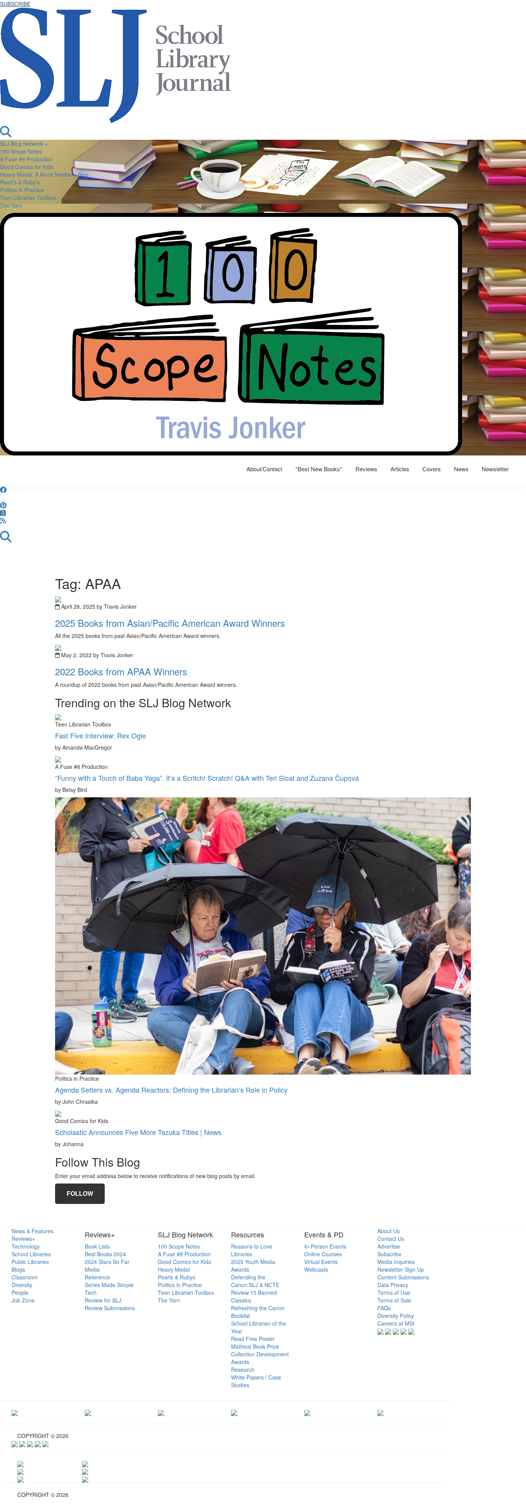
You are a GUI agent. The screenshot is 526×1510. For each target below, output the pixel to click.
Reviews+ (23, 1238)
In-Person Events (325, 1246)
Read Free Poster (253, 1339)
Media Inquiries (396, 1262)
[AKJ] (88, 1412)
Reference (97, 1277)
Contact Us (390, 1238)
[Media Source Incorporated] (15, 1412)
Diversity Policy (395, 1315)
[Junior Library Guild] (234, 1412)
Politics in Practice (22, 190)
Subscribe (389, 1254)
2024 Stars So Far (107, 1262)
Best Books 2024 (105, 1254)
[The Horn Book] (161, 1412)
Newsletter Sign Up (400, 1269)
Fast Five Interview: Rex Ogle (100, 735)
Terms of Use (393, 1292)
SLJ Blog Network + (24, 143)
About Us (388, 1231)
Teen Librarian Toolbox (28, 197)
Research (243, 1369)
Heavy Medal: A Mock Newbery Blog (44, 174)
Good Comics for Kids (26, 167)
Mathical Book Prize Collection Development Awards (260, 1354)
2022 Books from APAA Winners (121, 671)
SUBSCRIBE (15, 4)
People (20, 1292)
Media (92, 1269)
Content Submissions (403, 1277)
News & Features (33, 1231)
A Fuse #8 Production (26, 159)
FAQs (384, 1308)
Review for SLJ (103, 1300)
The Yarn (11, 205)
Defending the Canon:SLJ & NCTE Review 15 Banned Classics (255, 1288)
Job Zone (23, 1300)
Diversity (22, 1285)
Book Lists (97, 1246)
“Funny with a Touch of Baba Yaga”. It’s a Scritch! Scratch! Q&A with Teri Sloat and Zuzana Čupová (207, 778)
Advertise (388, 1246)
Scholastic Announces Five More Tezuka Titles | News (138, 1132)
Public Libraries (30, 1262)
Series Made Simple (109, 1285)
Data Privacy (392, 1285)
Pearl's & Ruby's (20, 182)
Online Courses (323, 1254)
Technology (26, 1246)
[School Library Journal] (380, 1412)
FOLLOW (80, 1193)
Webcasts (316, 1269)
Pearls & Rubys (176, 1277)
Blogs (18, 1269)
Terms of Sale (394, 1300)
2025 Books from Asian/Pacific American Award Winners (170, 622)
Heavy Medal (174, 1269)
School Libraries (31, 1254)
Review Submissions (110, 1308)
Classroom (25, 1277)
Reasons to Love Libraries (251, 1250)
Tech (91, 1292)
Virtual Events (321, 1262)
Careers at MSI (395, 1323)
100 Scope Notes (21, 151)
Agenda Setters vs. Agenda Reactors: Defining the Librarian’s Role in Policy (171, 1090)
